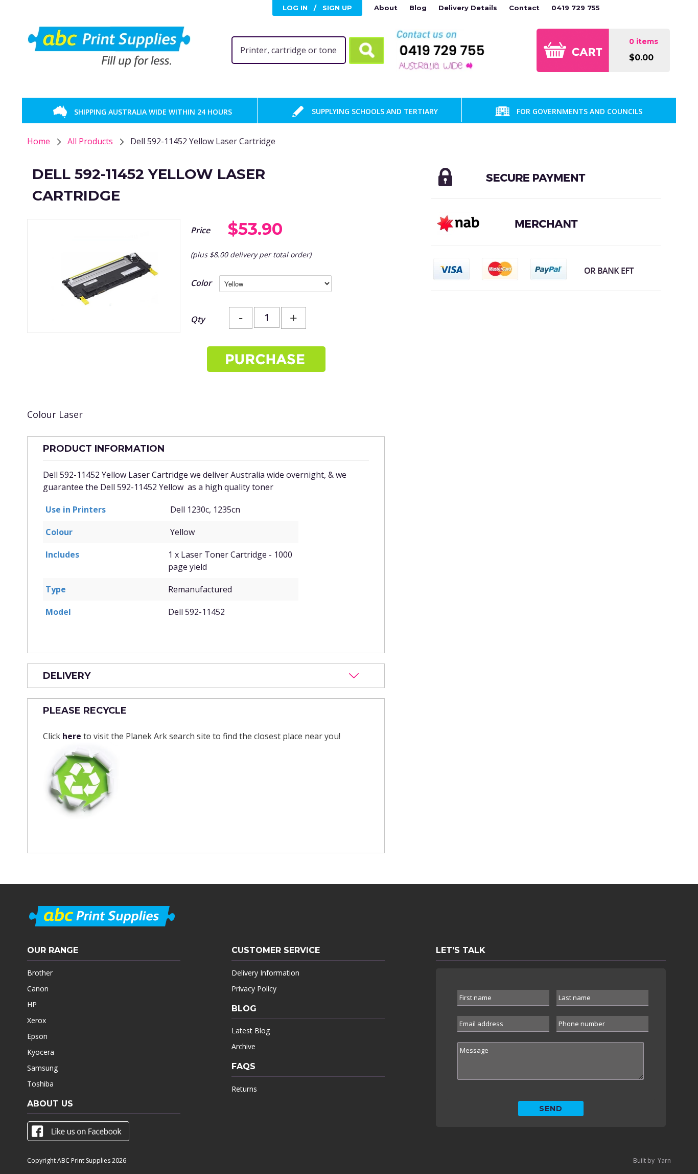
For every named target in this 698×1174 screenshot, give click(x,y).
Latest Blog (250, 1030)
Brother (40, 973)
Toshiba (40, 1084)
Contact (524, 8)
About (386, 8)
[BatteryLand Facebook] (78, 1133)
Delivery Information (265, 973)
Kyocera (40, 1052)
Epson (37, 1036)
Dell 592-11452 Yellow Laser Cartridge (202, 141)
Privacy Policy (253, 988)
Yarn (664, 1160)
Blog (418, 8)
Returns (244, 1089)
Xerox (36, 1020)
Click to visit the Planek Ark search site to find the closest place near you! (191, 723)
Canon (38, 988)
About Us (50, 1104)
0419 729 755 (575, 8)
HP (32, 1004)
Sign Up (337, 8)
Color (201, 283)
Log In (295, 8)
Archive (243, 1046)
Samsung (42, 1068)
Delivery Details (467, 8)
